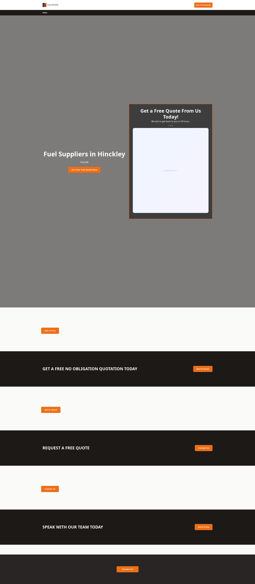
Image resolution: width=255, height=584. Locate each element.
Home (44, 13)
